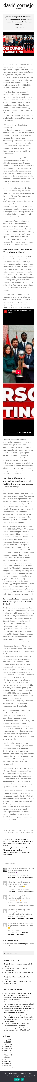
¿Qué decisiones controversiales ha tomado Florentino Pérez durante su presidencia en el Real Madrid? (19, 1010)
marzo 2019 (8, 1059)
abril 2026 (7, 1042)
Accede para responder (26, 877)
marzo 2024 (8, 1053)
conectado (21, 944)
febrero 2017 (8, 1064)
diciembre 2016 (9, 1066)
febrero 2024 (8, 1055)
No (22, 1079)
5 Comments (29, 832)
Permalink (11, 877)
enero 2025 (8, 1048)
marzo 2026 (8, 1044)
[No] (35, 1076)
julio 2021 (7, 1057)
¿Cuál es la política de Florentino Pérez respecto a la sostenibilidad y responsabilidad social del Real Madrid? (19, 1004)
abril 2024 (7, 1051)
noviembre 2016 (9, 1068)
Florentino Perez (18, 27)
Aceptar (17, 1079)
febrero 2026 (8, 1046)
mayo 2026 (8, 1040)
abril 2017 (7, 1061)
